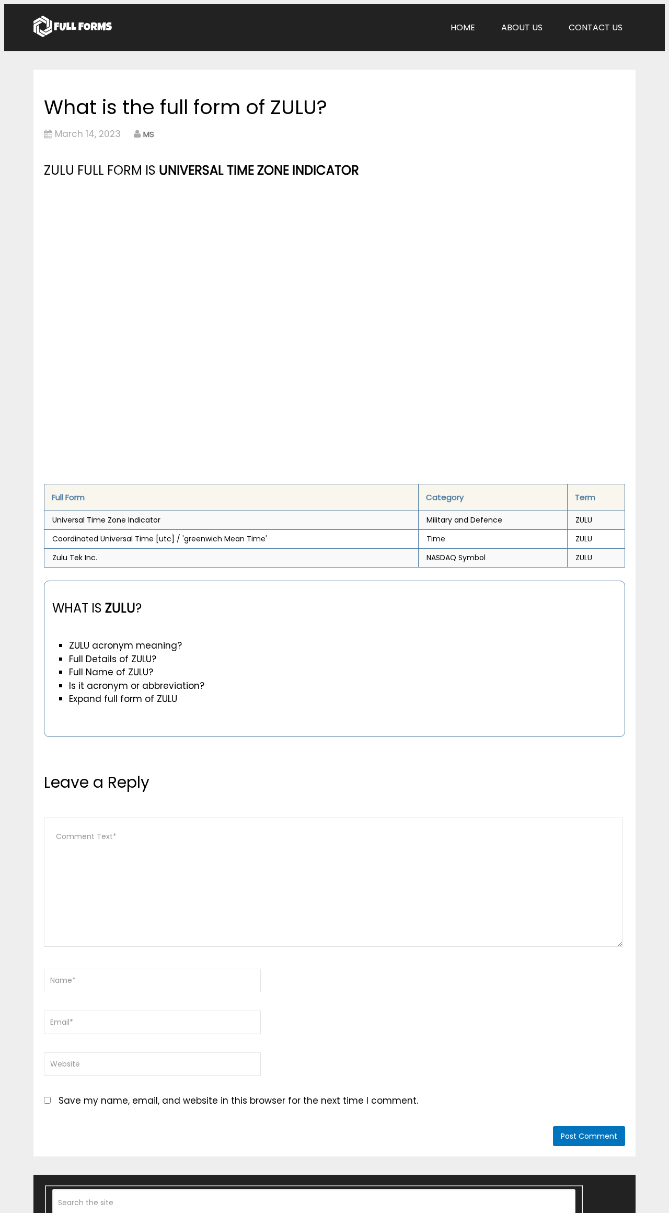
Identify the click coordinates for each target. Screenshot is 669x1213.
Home (463, 27)
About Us (522, 27)
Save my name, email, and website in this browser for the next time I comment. (238, 1100)
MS (148, 134)
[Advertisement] (244, 259)
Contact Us (595, 27)
